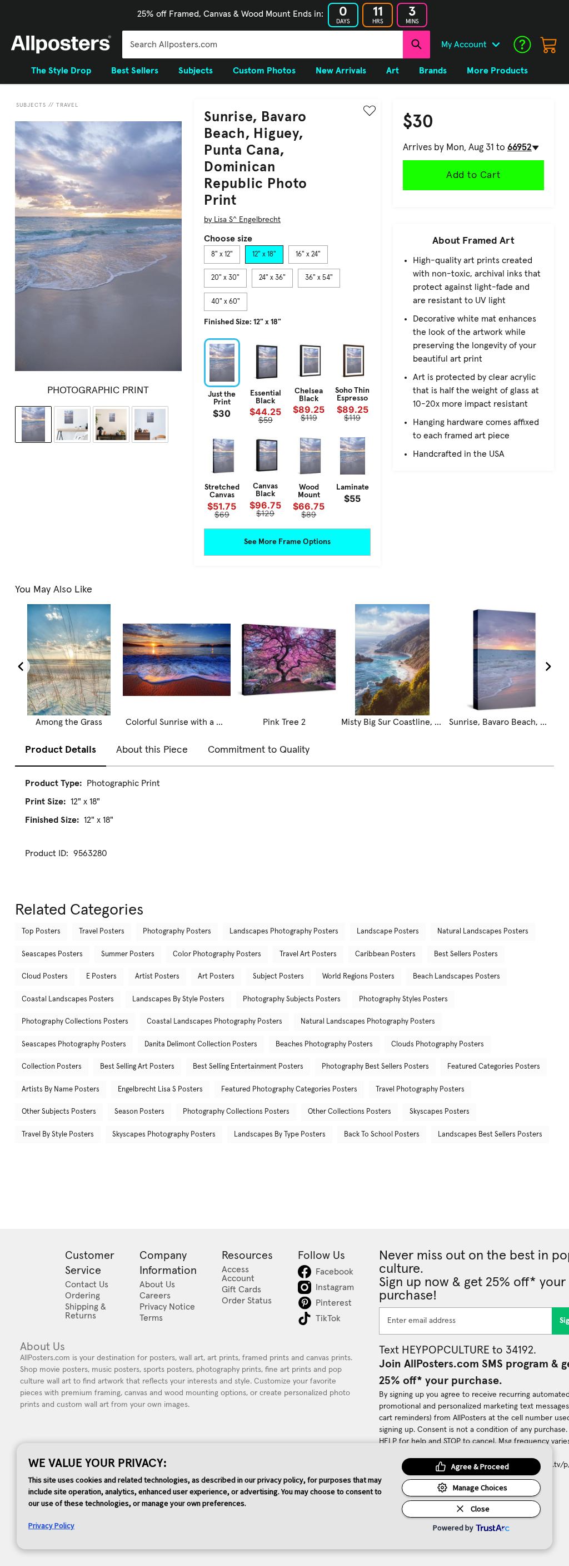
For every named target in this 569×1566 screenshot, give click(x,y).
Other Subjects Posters (59, 1111)
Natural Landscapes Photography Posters (368, 1021)
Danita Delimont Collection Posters (200, 1044)
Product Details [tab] (60, 750)
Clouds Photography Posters (437, 1044)
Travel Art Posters (308, 954)
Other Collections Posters (349, 1111)
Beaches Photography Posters (324, 1044)
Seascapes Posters (52, 954)
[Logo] (61, 44)
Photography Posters (177, 931)
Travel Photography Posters (420, 1089)
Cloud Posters (45, 976)
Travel (67, 105)
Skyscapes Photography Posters (164, 1134)
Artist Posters (157, 976)
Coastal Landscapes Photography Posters (214, 1021)
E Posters (101, 976)
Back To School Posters (382, 1134)
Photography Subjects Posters (292, 999)
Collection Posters (52, 1066)
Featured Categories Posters (493, 1066)
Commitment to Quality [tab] (259, 750)
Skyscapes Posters (440, 1111)
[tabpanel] (287, 428)
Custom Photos (264, 70)
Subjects (31, 105)
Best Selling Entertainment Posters (248, 1066)
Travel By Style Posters (58, 1134)
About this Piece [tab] (152, 750)
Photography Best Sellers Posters (375, 1066)
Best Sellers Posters (466, 954)
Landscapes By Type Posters (280, 1134)
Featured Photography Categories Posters (289, 1089)
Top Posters (41, 931)
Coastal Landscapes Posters (68, 999)
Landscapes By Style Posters (178, 999)
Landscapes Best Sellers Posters (490, 1134)
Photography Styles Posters (403, 999)
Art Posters (216, 976)
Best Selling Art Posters (137, 1066)
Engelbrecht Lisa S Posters (160, 1089)
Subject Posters (278, 976)
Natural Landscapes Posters (482, 931)
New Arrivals (341, 70)
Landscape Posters (388, 931)
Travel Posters (101, 931)
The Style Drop (61, 70)
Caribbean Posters (385, 954)
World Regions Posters (358, 976)
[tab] (222, 254)
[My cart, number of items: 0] (549, 44)
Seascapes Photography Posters (74, 1044)
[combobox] (262, 44)
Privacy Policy (51, 1525)
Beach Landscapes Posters (456, 976)
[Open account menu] (496, 44)
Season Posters (139, 1111)
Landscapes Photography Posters (283, 931)
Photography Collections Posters (75, 1021)
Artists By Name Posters (60, 1089)
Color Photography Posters (217, 954)
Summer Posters (127, 954)
